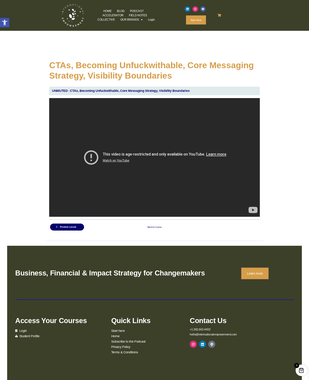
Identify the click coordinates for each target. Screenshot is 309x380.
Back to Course (155, 227)
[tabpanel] (154, 157)
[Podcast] (211, 344)
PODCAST (137, 11)
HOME (107, 11)
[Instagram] (195, 9)
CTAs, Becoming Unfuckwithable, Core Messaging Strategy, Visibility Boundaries (130, 91)
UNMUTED (60, 91)
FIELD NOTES (138, 15)
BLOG (121, 11)
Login (151, 19)
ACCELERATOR (113, 15)
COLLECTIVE (106, 19)
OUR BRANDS (129, 19)
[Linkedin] (187, 9)
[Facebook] (203, 9)
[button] (4, 22)
